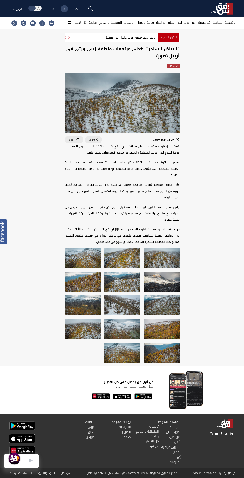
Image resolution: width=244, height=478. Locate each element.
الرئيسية (230, 23)
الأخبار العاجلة (168, 37)
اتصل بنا (125, 432)
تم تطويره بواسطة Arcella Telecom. (214, 473)
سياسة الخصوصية (21, 473)
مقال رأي (177, 454)
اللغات (89, 422)
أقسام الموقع (169, 422)
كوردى (90, 437)
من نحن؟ (64, 473)
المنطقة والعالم (110, 23)
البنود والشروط (45, 473)
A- (76, 9)
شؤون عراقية (165, 23)
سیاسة (217, 23)
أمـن (179, 23)
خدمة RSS (124, 437)
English (89, 432)
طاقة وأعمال (145, 23)
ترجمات (129, 23)
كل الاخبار (80, 23)
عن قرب (189, 23)
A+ (52, 9)
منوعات (175, 462)
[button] (65, 37)
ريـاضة (93, 23)
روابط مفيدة (121, 422)
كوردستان (203, 23)
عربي (91, 427)
